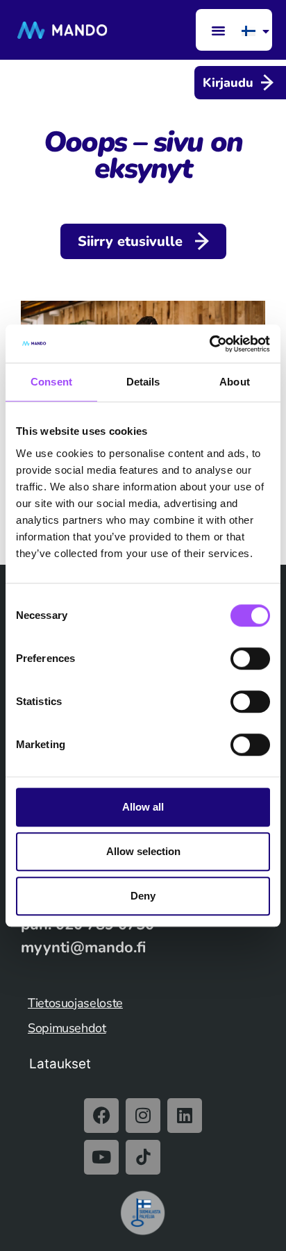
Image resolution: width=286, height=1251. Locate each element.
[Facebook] (101, 1115)
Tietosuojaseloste (75, 1003)
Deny (143, 896)
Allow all (143, 807)
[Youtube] (101, 1157)
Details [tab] (143, 382)
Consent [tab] (51, 382)
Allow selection (143, 851)
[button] (218, 30)
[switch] (250, 658)
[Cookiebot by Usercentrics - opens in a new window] (209, 344)
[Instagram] (143, 1115)
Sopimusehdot (67, 1028)
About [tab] (234, 382)
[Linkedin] (184, 1115)
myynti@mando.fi (83, 947)
